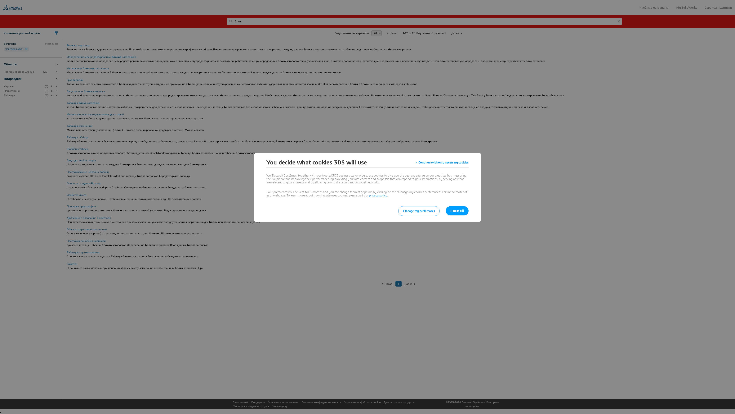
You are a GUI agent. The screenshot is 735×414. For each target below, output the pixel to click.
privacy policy (378, 195)
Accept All (457, 210)
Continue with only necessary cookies (443, 162)
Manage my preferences (419, 211)
